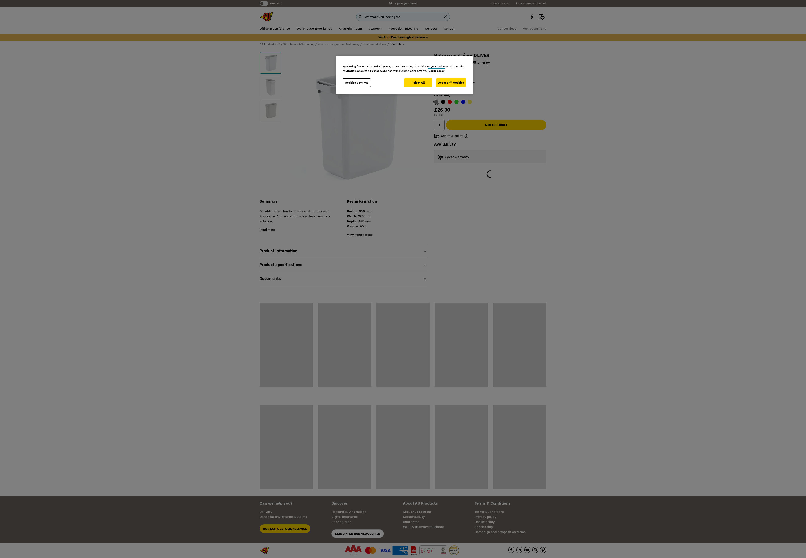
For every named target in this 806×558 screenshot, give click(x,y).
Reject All (418, 82)
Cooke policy (436, 71)
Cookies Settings (356, 82)
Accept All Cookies (451, 82)
